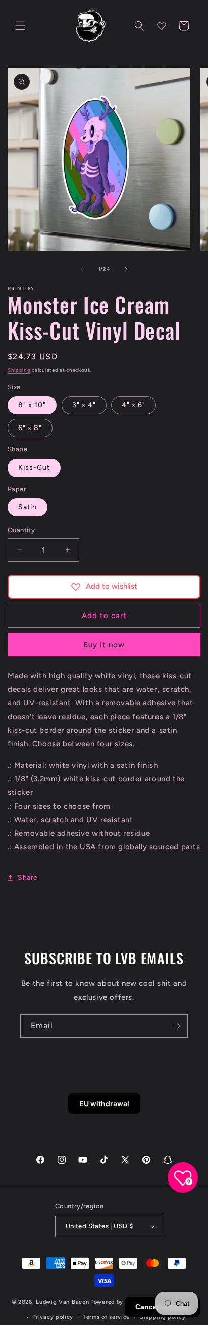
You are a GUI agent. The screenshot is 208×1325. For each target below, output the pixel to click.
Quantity (21, 530)
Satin (27, 507)
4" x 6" (133, 405)
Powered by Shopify (118, 1302)
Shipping (19, 370)
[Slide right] (126, 269)
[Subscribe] (176, 1026)
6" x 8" (30, 427)
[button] (20, 26)
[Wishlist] (161, 26)
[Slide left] (82, 269)
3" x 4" (84, 405)
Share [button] (28, 877)
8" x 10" (32, 405)
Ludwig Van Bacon (62, 1302)
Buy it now (104, 644)
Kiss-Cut (34, 467)
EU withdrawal (104, 1103)
